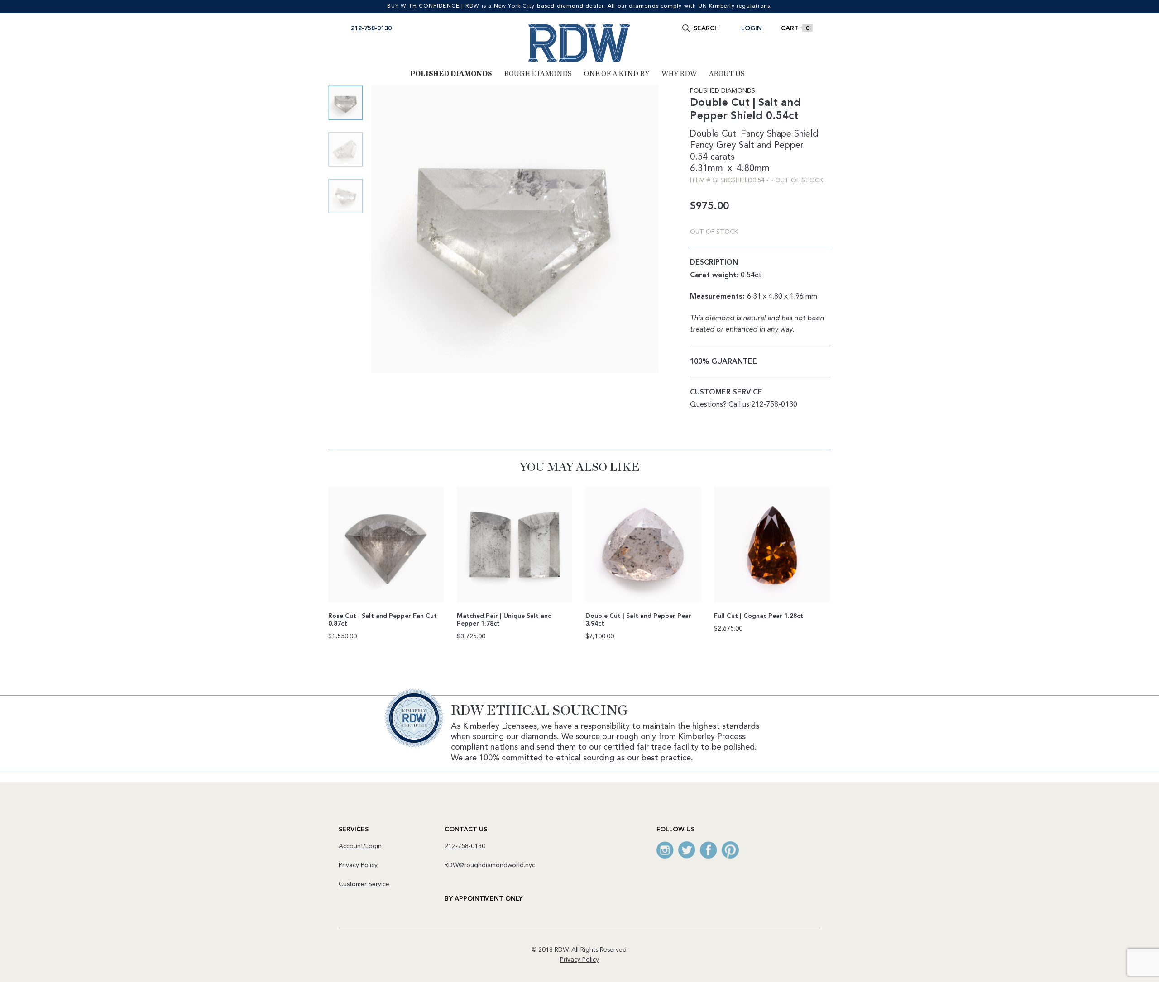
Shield (806, 134)
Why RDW (679, 73)
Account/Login (360, 846)
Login (751, 28)
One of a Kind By (616, 73)
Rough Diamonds (538, 73)
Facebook (708, 850)
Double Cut (713, 134)
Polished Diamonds (451, 73)
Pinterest (730, 850)
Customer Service (364, 884)
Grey (726, 145)
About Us (727, 73)
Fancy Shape (766, 134)
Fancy (702, 145)
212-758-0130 (371, 28)
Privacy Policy (358, 865)
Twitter (686, 850)
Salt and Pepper (771, 145)
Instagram (665, 850)
